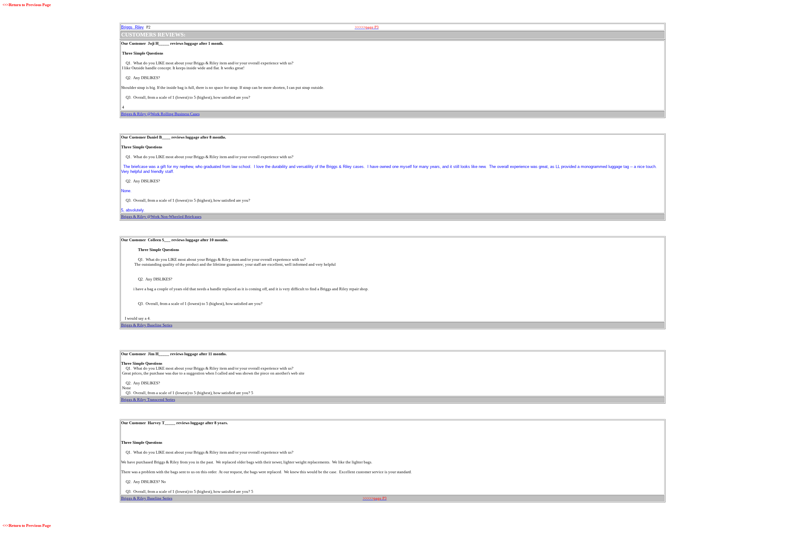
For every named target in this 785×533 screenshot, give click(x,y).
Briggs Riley (132, 27)
